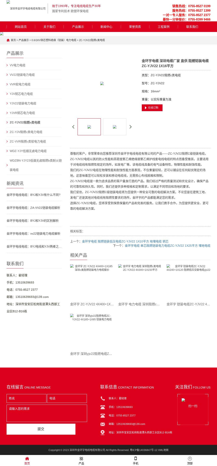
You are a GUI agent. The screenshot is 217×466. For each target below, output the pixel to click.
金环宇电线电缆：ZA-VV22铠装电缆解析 (33, 207)
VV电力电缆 (17, 65)
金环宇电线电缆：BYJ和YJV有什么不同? (33, 194)
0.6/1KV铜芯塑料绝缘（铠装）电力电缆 (54, 40)
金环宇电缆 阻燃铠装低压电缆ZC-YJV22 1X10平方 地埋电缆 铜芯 (125, 241)
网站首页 (21, 26)
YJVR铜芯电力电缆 (22, 113)
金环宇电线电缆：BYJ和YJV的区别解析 (33, 220)
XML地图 (163, 450)
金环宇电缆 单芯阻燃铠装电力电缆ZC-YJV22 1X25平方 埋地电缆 (167, 245)
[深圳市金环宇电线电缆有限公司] (26, 8)
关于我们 (49, 26)
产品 (81, 463)
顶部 (190, 463)
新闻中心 (106, 26)
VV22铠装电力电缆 (22, 74)
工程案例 (164, 26)
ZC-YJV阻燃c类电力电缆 (26, 132)
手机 (135, 463)
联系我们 (192, 26)
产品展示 (78, 26)
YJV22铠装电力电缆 (23, 103)
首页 (13, 40)
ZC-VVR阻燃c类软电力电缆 (28, 141)
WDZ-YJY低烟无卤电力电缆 (28, 151)
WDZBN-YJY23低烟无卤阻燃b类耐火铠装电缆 (36, 165)
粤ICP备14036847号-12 (143, 450)
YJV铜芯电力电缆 (21, 93)
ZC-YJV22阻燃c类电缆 (92, 40)
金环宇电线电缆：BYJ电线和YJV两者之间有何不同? (34, 246)
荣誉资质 (135, 26)
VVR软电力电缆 (20, 84)
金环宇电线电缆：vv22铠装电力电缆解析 (33, 233)
